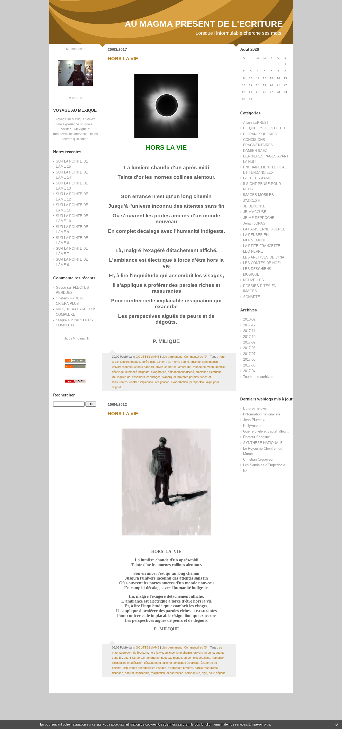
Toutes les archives (258, 377)
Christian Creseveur (258, 459)
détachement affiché (181, 371)
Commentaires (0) (196, 356)
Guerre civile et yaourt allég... (266, 431)
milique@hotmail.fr (75, 338)
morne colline (180, 361)
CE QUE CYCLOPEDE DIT (264, 128)
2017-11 (249, 331)
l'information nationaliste (261, 414)
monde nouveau (203, 366)
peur (216, 382)
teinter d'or (163, 361)
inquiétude (123, 377)
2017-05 (249, 365)
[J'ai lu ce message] (337, 724)
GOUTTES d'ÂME (257, 178)
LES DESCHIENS (257, 269)
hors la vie (156, 652)
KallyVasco (252, 426)
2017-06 (249, 359)
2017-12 (249, 325)
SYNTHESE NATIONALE (263, 443)
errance (196, 361)
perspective (197, 382)
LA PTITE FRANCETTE (261, 246)
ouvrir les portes (166, 366)
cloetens (62, 298)
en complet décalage (197, 657)
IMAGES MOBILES (258, 195)
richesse (117, 672)
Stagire (61, 320)
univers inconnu (122, 366)
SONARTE (251, 297)
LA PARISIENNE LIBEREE (264, 229)
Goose (61, 288)
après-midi (148, 361)
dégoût (116, 387)
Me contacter (75, 49)
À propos (75, 97)
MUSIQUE (251, 274)
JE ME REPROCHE (258, 218)
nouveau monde (171, 657)
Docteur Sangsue (256, 437)
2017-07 (249, 354)
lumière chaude (130, 361)
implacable (147, 382)
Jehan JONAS (254, 223)
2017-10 (249, 337)
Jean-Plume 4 (254, 420)
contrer (133, 382)
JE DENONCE (254, 206)
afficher (167, 662)
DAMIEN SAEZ (255, 151)
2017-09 (249, 342)
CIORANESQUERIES (260, 134)
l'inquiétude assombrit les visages (144, 667)
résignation (162, 382)
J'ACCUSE (251, 201)
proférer (182, 377)
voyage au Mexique (70, 119)
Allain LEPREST (256, 123)
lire (114, 377)
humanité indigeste (137, 371)
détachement (152, 662)
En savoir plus (259, 724)
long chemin (210, 361)
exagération (158, 371)
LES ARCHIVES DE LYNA (263, 257)
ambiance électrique (208, 371)
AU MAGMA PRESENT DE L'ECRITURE (204, 24)
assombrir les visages (146, 377)
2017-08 (249, 348)
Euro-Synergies (255, 408)
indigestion (119, 662)
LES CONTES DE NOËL (262, 263)
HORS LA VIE (123, 58)
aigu (209, 382)
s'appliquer (169, 377)
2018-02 (249, 319)
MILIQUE (63, 309)
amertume (184, 366)
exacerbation (179, 382)
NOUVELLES (253, 280)
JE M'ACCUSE (254, 212)
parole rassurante (206, 667)
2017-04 (249, 371)
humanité (218, 657)
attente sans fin (144, 366)
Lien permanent (172, 356)
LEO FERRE (253, 251)
